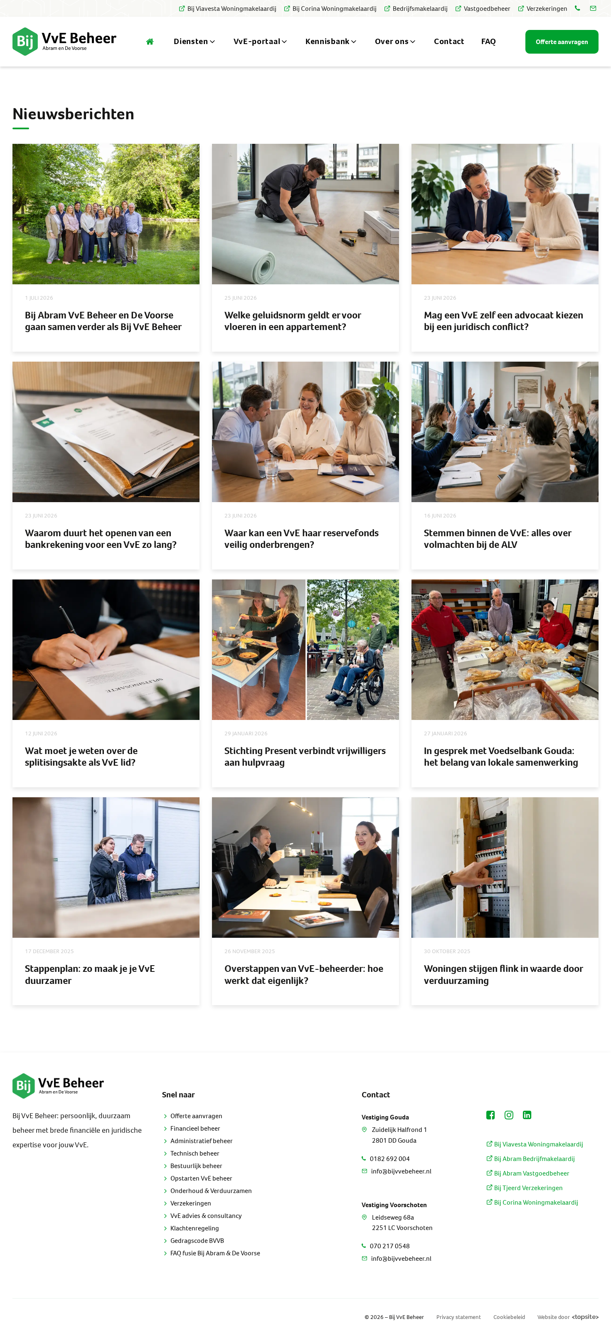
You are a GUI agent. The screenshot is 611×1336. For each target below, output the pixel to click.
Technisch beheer (194, 1153)
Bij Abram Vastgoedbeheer (531, 1173)
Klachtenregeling (194, 1228)
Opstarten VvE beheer (201, 1178)
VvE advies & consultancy (206, 1215)
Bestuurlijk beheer (196, 1165)
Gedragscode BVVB (197, 1240)
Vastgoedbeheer (487, 8)
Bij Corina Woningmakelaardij (335, 8)
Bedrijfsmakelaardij (420, 8)
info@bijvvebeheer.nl (401, 1171)
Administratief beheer (201, 1140)
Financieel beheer (195, 1128)
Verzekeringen (547, 8)
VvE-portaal (257, 41)
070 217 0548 (390, 1246)
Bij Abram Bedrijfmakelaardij (534, 1158)
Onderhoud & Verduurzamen (211, 1190)
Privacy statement (458, 1317)
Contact (449, 41)
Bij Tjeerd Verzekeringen (528, 1187)
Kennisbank (328, 41)
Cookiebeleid (509, 1317)
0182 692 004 (390, 1158)
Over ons (392, 41)
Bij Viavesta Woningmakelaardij (231, 8)
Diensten (191, 41)
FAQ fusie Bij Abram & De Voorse (215, 1253)
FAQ (488, 41)
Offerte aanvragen (196, 1116)
